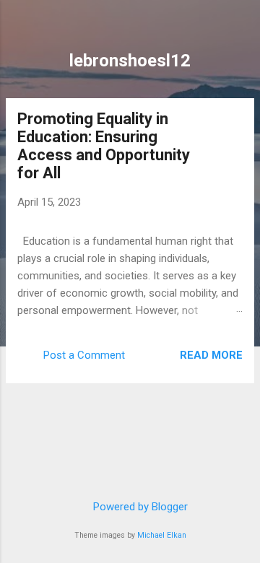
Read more (211, 355)
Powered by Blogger (139, 506)
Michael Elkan (161, 535)
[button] (234, 121)
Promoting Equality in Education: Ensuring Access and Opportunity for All (103, 146)
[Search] (239, 29)
